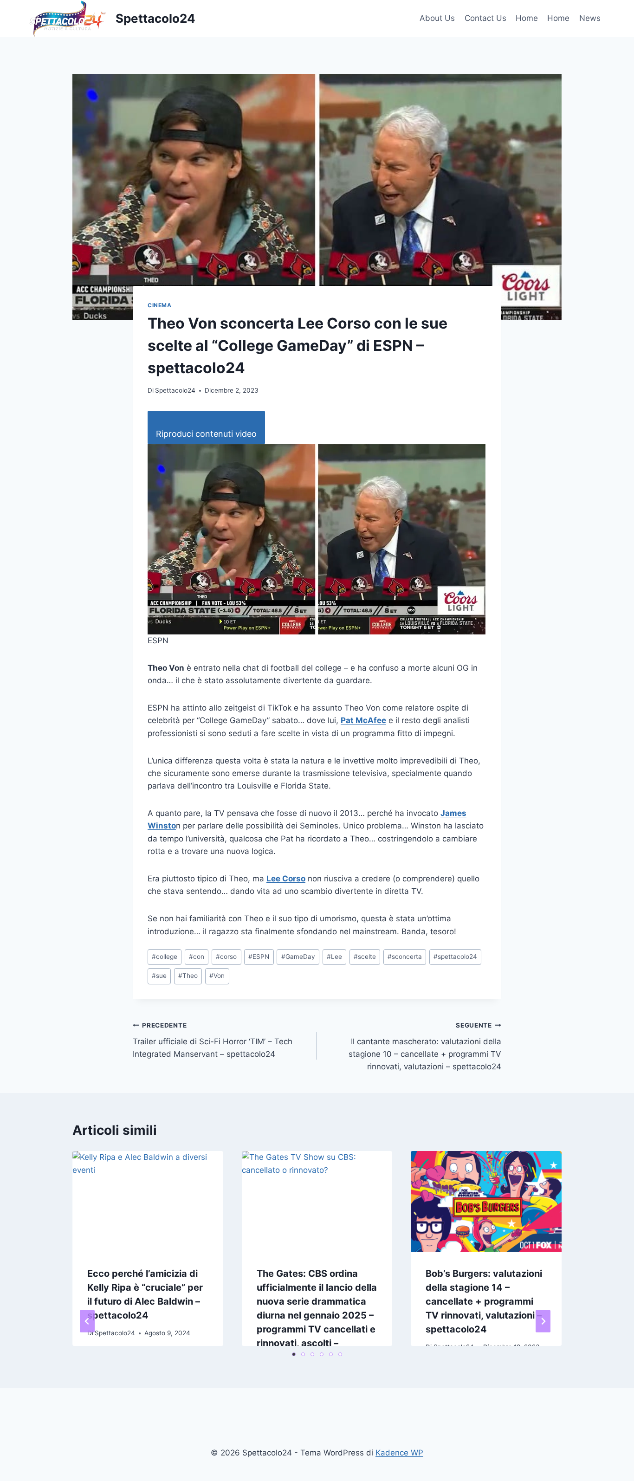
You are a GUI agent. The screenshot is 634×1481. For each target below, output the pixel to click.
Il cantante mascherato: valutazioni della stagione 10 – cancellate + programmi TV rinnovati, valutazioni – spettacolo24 (425, 1046)
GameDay (298, 956)
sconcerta (405, 956)
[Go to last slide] (87, 1321)
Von (217, 975)
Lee (334, 956)
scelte (365, 956)
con (196, 956)
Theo (188, 975)
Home (527, 18)
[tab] (294, 1354)
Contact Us (485, 18)
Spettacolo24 (175, 390)
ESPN (258, 956)
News (590, 18)
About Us (437, 18)
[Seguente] (543, 1321)
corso (226, 956)
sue (159, 975)
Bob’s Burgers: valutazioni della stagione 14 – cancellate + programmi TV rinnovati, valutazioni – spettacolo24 (484, 1301)
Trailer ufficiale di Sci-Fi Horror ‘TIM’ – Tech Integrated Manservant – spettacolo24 (212, 1040)
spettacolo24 (455, 956)
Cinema (160, 305)
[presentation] (147, 1201)
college (164, 956)
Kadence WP (399, 1452)
